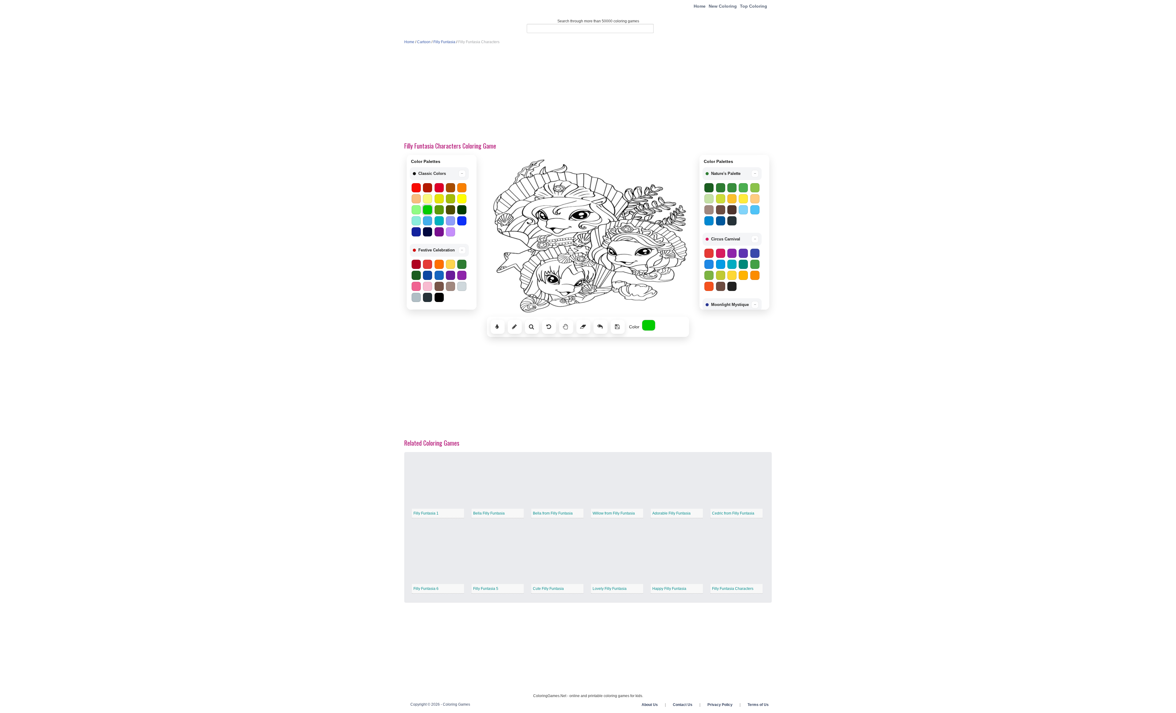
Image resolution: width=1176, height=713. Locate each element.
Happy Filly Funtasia (669, 589)
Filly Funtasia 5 (485, 589)
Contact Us (682, 705)
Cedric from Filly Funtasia (733, 513)
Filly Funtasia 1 (426, 513)
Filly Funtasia (444, 42)
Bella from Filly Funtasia (553, 513)
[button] (439, 173)
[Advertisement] (588, 94)
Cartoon (424, 42)
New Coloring (723, 6)
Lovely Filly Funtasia (610, 589)
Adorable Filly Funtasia (671, 513)
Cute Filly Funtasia (548, 589)
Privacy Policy (720, 705)
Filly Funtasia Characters (732, 589)
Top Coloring (753, 6)
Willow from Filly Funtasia (614, 513)
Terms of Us (758, 705)
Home (700, 6)
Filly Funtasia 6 (426, 589)
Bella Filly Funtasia (489, 513)
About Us (650, 705)
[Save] (618, 327)
